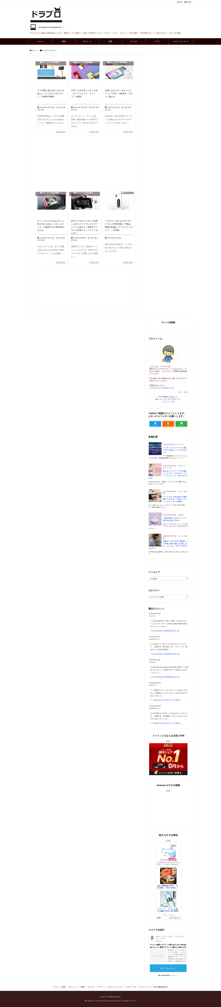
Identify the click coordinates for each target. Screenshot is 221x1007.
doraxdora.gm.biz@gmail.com (161, 388)
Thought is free (128, 1001)
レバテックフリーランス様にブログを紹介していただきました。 (175, 450)
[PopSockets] (85, 71)
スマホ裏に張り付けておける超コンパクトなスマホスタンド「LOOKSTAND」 (50, 93)
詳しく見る (182, 392)
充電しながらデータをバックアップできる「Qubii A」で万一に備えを (118, 93)
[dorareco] (85, 202)
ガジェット (50, 64)
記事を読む (61, 132)
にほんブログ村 (168, 401)
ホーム (34, 50)
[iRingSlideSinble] (119, 202)
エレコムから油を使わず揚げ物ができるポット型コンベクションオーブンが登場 (175, 499)
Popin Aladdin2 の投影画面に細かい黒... (166, 630)
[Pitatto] (51, 202)
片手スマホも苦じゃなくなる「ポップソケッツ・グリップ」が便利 (84, 93)
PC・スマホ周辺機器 (51, 62)
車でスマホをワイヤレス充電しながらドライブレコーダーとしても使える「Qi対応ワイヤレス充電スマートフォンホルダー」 (84, 227)
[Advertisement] (85, 160)
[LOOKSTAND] (51, 71)
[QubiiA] (119, 71)
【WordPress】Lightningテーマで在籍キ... (166, 700)
